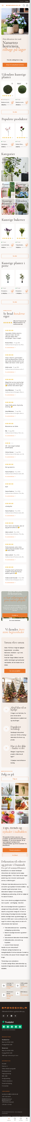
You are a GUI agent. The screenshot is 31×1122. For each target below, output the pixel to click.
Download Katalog (7, 1083)
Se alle (15, 112)
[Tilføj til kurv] (12, 102)
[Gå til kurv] (27, 5)
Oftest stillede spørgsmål (8, 1068)
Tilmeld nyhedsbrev (15, 850)
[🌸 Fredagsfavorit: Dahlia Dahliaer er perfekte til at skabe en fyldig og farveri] (8, 817)
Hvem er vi (5, 1066)
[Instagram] (3, 1015)
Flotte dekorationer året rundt (12, 39)
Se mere (14, 169)
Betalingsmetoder (6, 1071)
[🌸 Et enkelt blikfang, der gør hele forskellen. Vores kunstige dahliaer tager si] (21, 817)
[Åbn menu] (2, 5)
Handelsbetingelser (6, 1116)
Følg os (15, 779)
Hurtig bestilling (6, 1078)
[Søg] (24, 5)
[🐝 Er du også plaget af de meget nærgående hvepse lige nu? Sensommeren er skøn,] (21, 803)
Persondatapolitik (16, 1116)
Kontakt (4, 1063)
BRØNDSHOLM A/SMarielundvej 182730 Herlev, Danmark (8, 1100)
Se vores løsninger (14, 620)
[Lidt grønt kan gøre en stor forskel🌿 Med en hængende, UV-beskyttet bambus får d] (21, 789)
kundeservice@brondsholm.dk (10, 1094)
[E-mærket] (15, 1015)
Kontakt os (15, 615)
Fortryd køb (5, 1086)
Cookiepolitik (25, 1116)
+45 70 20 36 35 (6, 1096)
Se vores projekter (15, 671)
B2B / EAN (4, 1076)
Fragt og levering (6, 1073)
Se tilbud (15, 855)
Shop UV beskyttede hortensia (15, 65)
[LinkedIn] (11, 1015)
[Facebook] (7, 1015)
